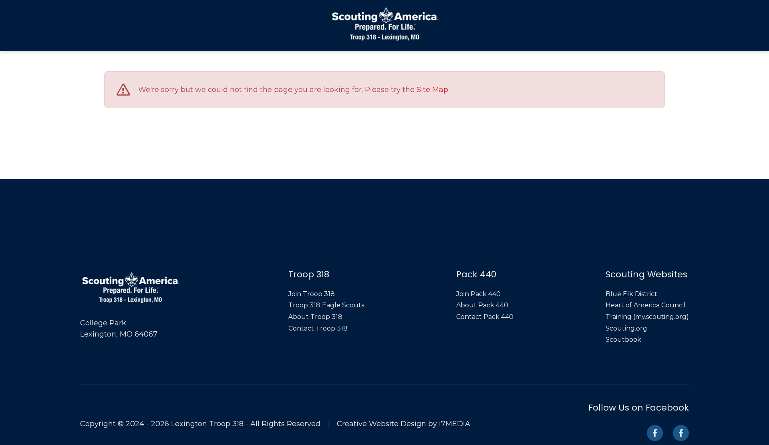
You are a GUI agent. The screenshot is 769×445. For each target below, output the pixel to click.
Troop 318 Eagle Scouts (326, 305)
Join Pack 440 (478, 294)
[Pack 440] (681, 433)
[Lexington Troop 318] (385, 23)
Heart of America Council (646, 305)
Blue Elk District (631, 294)
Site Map (432, 90)
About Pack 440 (482, 305)
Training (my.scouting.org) (647, 317)
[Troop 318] (655, 433)
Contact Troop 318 (318, 328)
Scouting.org (626, 328)
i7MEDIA (454, 423)
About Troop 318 (315, 317)
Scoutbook (623, 339)
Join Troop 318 (311, 294)
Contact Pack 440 (484, 317)
